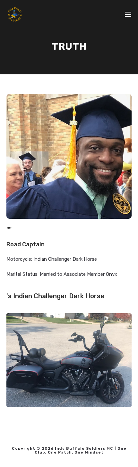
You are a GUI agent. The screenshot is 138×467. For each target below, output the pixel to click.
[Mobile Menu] (128, 14)
